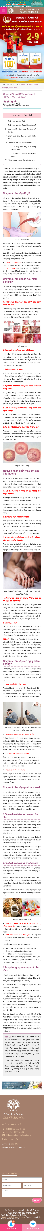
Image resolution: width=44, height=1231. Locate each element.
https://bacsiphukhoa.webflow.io (13, 1217)
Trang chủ (5, 84)
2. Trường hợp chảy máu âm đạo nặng (23, 155)
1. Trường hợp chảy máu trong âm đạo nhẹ (23, 148)
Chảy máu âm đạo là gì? (16, 121)
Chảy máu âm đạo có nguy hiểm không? (22, 137)
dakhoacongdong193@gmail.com (18, 1135)
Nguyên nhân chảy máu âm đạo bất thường (22, 130)
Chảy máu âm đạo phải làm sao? (20, 143)
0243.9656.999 (11, 1132)
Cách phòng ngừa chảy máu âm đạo (21, 160)
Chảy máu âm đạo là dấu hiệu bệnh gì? (22, 125)
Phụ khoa (13, 84)
